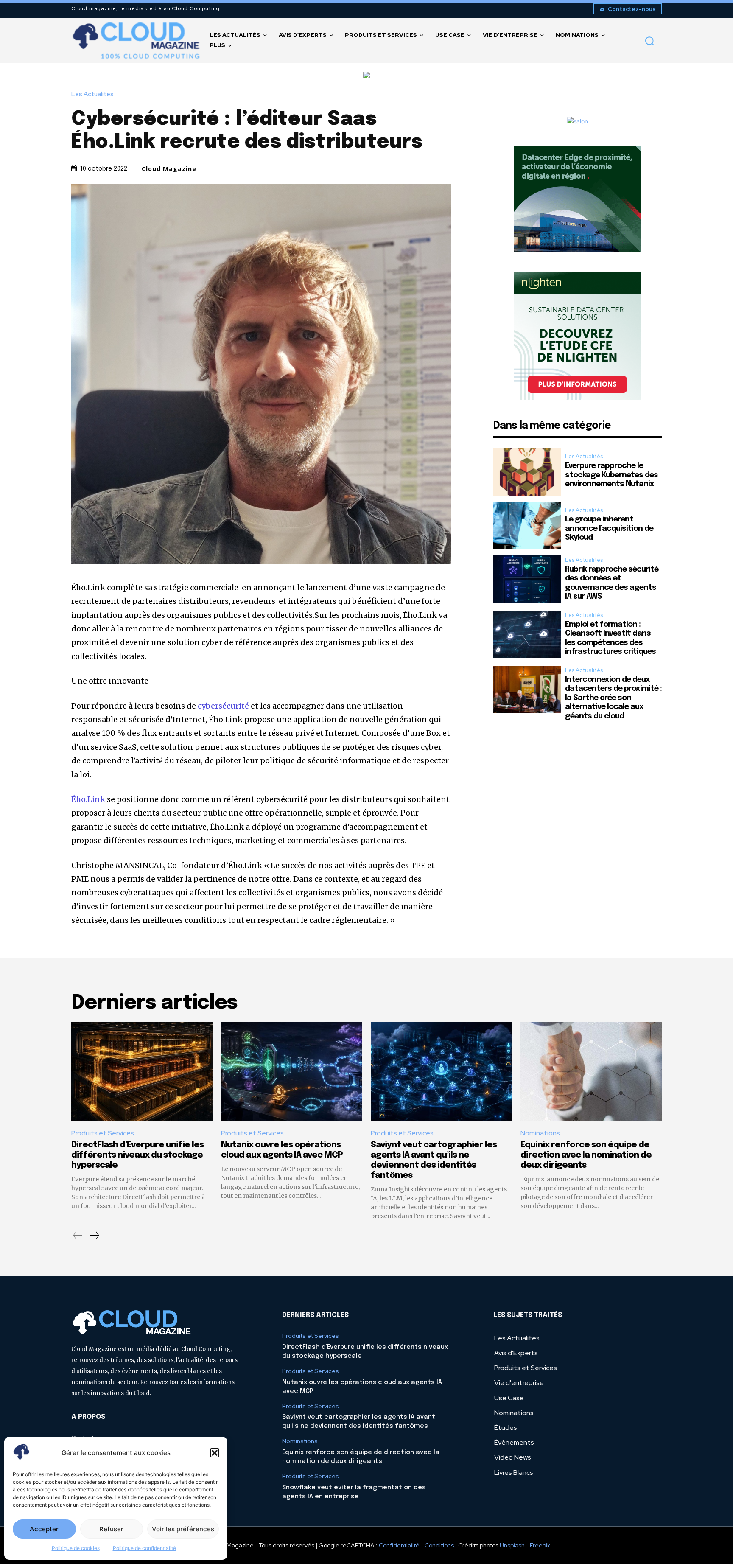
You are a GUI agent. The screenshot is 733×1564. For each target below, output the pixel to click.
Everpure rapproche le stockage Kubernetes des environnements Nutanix (611, 475)
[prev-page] (77, 1235)
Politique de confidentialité (144, 1548)
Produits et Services (102, 1133)
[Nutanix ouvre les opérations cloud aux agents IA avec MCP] (291, 1071)
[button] (214, 1453)
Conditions (439, 1545)
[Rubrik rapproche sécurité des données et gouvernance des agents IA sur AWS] (527, 579)
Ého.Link (88, 799)
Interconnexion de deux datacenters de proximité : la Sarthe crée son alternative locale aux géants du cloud (613, 698)
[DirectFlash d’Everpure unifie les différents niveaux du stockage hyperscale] (142, 1071)
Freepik (540, 1545)
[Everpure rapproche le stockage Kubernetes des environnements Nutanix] (527, 472)
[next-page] (94, 1235)
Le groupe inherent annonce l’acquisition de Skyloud (609, 528)
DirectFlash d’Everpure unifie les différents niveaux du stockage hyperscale (137, 1155)
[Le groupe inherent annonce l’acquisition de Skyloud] (527, 525)
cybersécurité (223, 706)
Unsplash (512, 1545)
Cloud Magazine (169, 169)
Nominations (540, 1133)
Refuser (111, 1529)
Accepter (44, 1529)
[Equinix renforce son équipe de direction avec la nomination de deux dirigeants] (591, 1071)
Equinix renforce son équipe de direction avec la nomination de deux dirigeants (586, 1155)
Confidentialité (399, 1545)
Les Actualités (92, 94)
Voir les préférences (183, 1529)
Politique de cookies (76, 1548)
